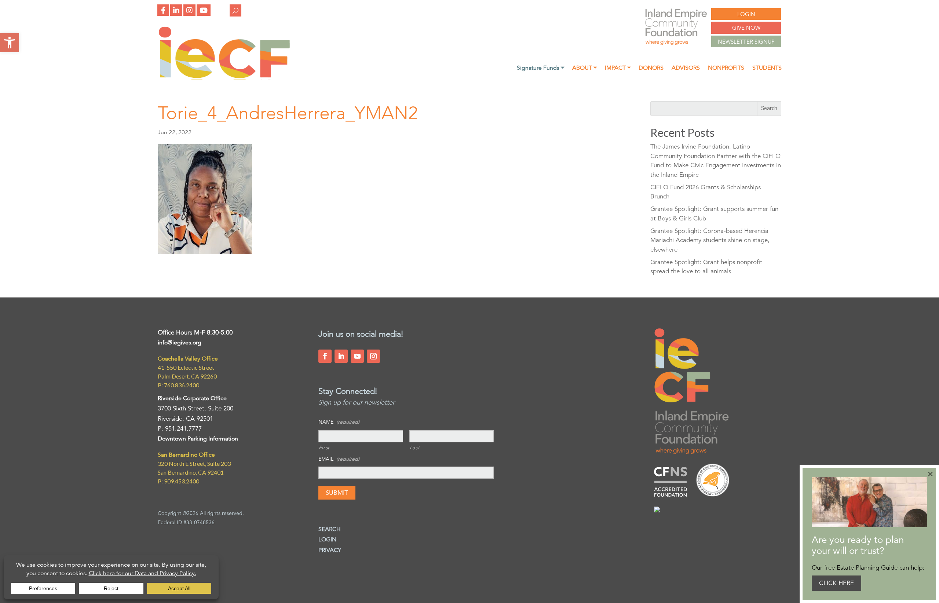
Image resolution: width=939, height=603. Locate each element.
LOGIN (746, 14)
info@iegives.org (179, 342)
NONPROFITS (726, 68)
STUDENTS (767, 68)
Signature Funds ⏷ (540, 68)
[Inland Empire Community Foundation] (224, 77)
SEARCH (329, 529)
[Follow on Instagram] (373, 356)
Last (415, 447)
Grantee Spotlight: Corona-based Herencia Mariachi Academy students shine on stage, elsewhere (710, 240)
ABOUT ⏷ (584, 68)
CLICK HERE (836, 583)
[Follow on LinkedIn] (341, 356)
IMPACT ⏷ (618, 68)
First (324, 447)
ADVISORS (686, 68)
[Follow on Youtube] (357, 356)
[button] (9, 42)
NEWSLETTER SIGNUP (746, 41)
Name (338, 422)
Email (338, 459)
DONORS (651, 68)
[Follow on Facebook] (325, 356)
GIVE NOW (746, 27)
